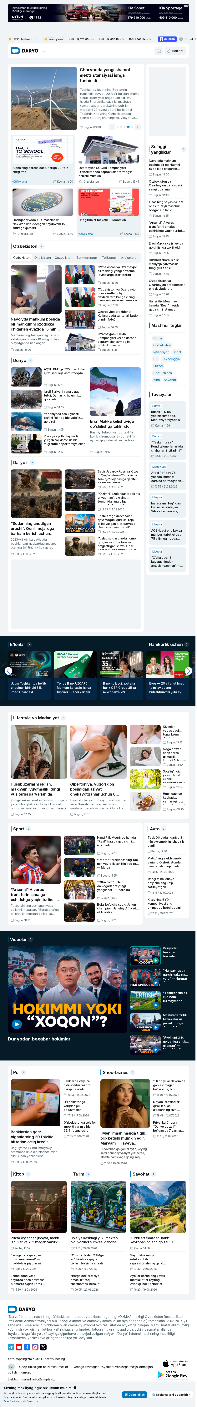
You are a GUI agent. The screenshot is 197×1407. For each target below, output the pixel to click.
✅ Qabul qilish (133, 1394)
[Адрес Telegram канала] (11, 1347)
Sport (175, 352)
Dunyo (157, 338)
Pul (154, 359)
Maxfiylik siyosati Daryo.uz (21, 1401)
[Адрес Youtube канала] (19, 1347)
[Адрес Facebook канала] (27, 1347)
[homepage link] (24, 50)
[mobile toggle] (44, 51)
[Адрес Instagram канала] (35, 1347)
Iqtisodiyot (160, 352)
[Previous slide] (106, 127)
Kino (155, 380)
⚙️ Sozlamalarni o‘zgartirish (169, 1394)
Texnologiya (170, 359)
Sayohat (169, 380)
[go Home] (21, 1308)
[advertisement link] (167, 39)
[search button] (157, 51)
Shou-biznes (161, 373)
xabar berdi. (100, 106)
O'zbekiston (161, 345)
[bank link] (53, 39)
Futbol (157, 366)
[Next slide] (132, 127)
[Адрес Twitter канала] (43, 1347)
